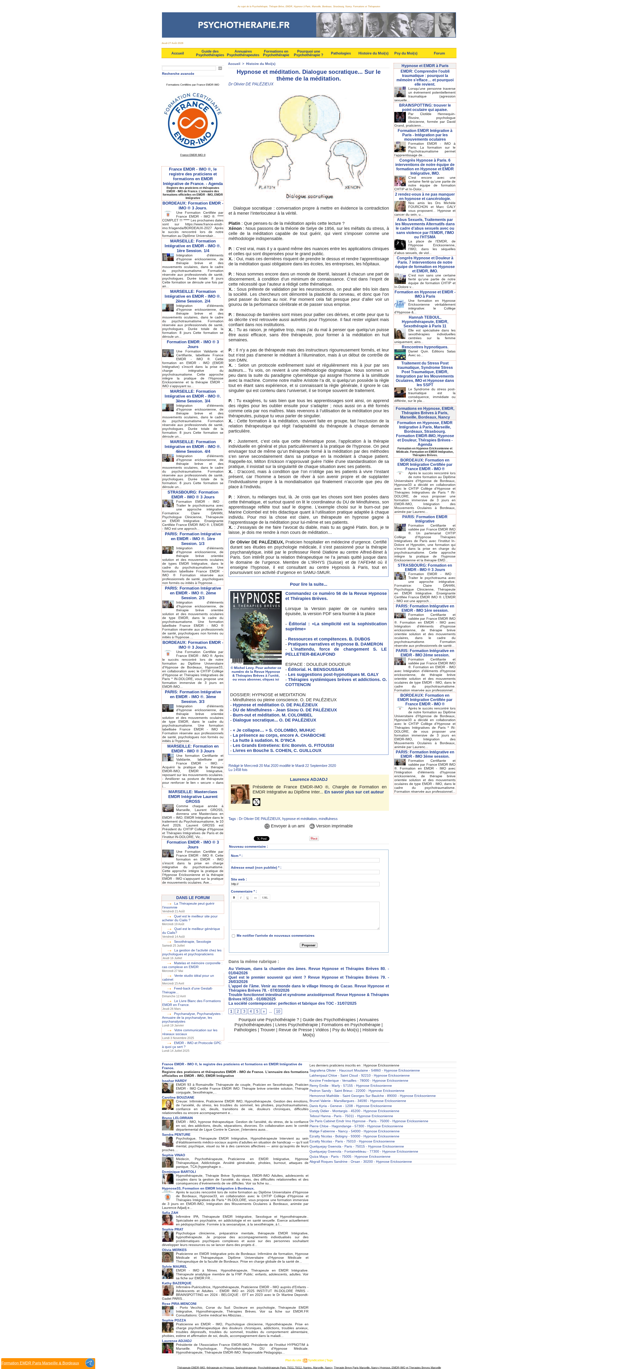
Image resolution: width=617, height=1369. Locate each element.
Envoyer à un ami (287, 826)
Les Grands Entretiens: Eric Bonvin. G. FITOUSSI (283, 745)
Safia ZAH (170, 1213)
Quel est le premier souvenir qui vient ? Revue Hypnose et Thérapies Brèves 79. (307, 977)
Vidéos (322, 1029)
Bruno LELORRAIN (177, 1118)
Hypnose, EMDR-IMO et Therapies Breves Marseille (410, 1367)
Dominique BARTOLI (179, 1172)
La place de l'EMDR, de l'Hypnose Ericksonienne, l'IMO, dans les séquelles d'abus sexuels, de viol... (425, 247)
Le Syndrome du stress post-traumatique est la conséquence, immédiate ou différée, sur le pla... (425, 395)
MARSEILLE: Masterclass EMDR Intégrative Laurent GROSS (193, 797)
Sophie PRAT (172, 1229)
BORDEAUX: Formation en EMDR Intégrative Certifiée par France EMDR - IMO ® (424, 464)
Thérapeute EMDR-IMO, (191, 1367)
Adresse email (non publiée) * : (256, 867)
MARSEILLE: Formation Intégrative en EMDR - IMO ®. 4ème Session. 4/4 (193, 447)
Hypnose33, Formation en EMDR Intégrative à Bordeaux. (208, 1188)
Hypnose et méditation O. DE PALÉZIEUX (275, 704)
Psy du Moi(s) (405, 53)
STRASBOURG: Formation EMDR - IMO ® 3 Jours (193, 494)
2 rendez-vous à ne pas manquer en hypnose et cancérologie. (425, 196)
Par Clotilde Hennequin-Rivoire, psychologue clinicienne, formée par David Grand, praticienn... (425, 119)
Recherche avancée (178, 74)
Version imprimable (334, 826)
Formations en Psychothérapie (276, 53)
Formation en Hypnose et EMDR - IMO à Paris (425, 294)
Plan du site (293, 1360)
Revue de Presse (295, 1029)
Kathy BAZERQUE (176, 1283)
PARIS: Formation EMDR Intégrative (425, 519)
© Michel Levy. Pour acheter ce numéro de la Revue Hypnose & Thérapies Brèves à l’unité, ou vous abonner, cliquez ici (256, 673)
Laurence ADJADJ (309, 779)
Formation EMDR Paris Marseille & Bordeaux (40, 1363)
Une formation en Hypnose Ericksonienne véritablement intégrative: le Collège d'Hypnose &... (425, 306)
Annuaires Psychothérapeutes (243, 53)
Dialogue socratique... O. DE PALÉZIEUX (274, 720)
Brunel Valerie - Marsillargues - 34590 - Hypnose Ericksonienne (357, 1101)
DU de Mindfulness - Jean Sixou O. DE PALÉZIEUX (285, 710)
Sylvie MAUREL (174, 1266)
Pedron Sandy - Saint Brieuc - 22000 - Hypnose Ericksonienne (356, 1091)
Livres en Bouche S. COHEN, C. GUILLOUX (277, 750)
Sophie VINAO (173, 1155)
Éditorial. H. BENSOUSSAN (316, 669)
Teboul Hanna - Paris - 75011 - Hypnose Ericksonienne (351, 1116)
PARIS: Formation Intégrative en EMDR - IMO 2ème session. (425, 653)
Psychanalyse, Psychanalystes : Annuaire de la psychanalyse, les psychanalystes (192, 1017)
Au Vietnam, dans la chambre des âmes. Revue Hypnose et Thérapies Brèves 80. (307, 969)
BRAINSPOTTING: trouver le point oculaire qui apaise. (425, 107)
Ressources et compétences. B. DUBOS (329, 639)
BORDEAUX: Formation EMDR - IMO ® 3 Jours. (192, 205)
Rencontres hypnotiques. (425, 347)
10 (278, 1011)
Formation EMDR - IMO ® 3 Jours (193, 344)
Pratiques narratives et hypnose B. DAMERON (335, 644)
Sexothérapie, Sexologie (192, 941)
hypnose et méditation (299, 819)
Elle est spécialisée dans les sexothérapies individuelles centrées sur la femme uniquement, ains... (425, 336)
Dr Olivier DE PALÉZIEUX (259, 819)
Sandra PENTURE (176, 1134)
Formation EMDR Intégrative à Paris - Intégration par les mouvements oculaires (425, 135)
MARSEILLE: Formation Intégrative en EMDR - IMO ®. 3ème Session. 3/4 (193, 396)
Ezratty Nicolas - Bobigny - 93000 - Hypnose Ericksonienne (354, 1136)
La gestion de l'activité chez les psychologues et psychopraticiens (191, 952)
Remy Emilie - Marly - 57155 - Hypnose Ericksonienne (350, 1085)
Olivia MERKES (174, 1250)
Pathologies (341, 53)
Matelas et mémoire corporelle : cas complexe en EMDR (192, 965)
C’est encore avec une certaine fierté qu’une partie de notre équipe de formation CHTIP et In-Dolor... (425, 183)
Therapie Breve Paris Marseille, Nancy (356, 1367)
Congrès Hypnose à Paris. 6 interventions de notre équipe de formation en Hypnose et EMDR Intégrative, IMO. (425, 166)
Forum (439, 53)
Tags (329, 1360)
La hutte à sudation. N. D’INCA (264, 740)
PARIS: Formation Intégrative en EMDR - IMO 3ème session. (425, 754)
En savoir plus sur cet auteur (354, 792)
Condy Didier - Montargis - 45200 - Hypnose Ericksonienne (354, 1111)
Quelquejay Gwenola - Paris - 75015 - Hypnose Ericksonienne (356, 1146)
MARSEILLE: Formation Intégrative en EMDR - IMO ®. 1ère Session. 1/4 (193, 246)
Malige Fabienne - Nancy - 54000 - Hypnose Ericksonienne (354, 1131)
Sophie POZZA (174, 1320)
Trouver (267, 1029)
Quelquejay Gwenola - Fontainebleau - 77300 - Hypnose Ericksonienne (363, 1151)
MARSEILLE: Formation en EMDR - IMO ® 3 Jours (193, 748)
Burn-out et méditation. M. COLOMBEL (273, 715)
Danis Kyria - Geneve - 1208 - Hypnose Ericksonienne (350, 1106)
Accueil (177, 53)
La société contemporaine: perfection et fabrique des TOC (281, 1003)
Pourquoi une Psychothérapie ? (308, 53)
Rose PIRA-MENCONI (179, 1304)
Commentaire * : (244, 891)
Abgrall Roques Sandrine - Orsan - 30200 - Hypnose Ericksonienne (360, 1161)
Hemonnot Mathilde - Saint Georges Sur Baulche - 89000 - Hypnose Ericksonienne (372, 1096)
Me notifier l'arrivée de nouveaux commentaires (276, 935)
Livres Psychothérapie (296, 1024)
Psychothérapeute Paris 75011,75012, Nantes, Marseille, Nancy (295, 1367)
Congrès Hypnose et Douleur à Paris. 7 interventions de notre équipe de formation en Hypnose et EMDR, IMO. (425, 264)
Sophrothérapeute (245, 1367)
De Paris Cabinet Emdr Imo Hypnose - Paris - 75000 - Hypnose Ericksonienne (368, 1121)
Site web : (239, 879)
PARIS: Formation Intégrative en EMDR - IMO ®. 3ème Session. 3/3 (193, 697)
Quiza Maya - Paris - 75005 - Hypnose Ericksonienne (349, 1156)
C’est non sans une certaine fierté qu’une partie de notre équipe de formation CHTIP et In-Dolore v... (425, 281)
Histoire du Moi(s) (373, 53)
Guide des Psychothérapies (210, 53)
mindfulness (328, 819)
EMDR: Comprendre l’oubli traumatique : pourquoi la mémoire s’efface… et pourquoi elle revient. (425, 77)
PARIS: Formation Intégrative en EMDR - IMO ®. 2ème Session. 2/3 (193, 593)
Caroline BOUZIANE (178, 1097)
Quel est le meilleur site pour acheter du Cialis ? (190, 918)
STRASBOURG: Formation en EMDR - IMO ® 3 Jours (425, 567)
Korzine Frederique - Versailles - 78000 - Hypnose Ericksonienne (358, 1080)
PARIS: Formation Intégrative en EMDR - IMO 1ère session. (425, 608)
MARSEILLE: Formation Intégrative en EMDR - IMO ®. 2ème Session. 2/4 (193, 296)
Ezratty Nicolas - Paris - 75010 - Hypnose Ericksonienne (352, 1141)
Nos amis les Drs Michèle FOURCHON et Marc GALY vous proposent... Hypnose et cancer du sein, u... (425, 208)
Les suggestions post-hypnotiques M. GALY (333, 674)
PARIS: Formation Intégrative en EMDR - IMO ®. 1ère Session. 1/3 (193, 539)
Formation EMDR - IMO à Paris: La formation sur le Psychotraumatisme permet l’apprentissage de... (425, 149)
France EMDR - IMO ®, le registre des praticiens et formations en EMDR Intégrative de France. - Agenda (193, 176)
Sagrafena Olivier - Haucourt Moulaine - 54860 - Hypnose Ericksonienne (364, 1070)
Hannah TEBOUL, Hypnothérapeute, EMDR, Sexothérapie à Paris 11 (425, 321)
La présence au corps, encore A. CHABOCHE (279, 735)
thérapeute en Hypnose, (221, 1367)
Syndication (316, 1360)
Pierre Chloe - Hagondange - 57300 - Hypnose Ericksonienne (356, 1126)
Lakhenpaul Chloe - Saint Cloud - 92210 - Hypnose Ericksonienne (359, 1075)
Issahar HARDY (174, 1081)
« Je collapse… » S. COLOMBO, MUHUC (274, 730)
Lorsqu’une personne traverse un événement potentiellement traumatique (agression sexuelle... (425, 94)
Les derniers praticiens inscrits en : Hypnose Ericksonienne (354, 1065)
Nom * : (237, 856)
